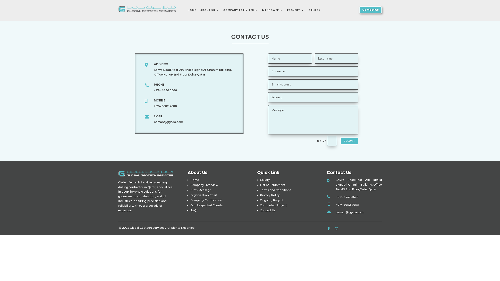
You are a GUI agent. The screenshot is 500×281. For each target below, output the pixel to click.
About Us (207, 10)
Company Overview (204, 185)
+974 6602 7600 (165, 106)
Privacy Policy (270, 195)
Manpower (270, 10)
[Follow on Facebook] (329, 229)
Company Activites (238, 10)
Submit (349, 141)
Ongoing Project (271, 200)
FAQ (193, 210)
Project (293, 10)
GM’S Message (200, 190)
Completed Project (273, 205)
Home (192, 10)
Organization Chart (203, 195)
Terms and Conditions (275, 190)
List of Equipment (272, 185)
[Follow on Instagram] (336, 229)
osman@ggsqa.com (168, 122)
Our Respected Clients (206, 205)
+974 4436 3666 (165, 90)
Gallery (314, 10)
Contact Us (370, 10)
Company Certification (206, 200)
